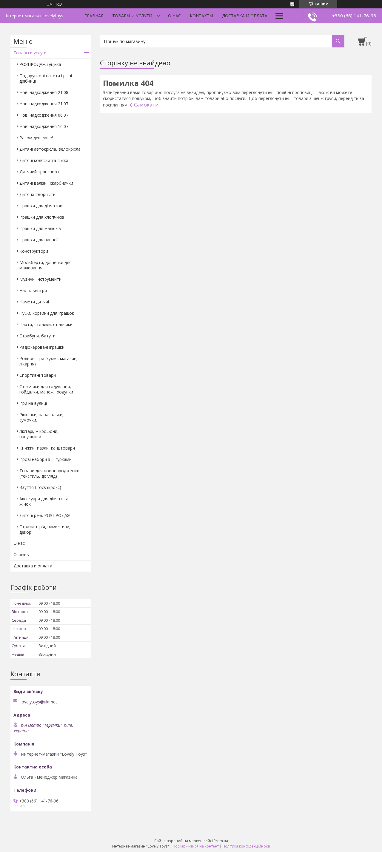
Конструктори (33, 251)
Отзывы (21, 554)
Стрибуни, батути (37, 336)
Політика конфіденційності (246, 846)
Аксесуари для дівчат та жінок (43, 501)
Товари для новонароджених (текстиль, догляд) (49, 473)
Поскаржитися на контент (196, 846)
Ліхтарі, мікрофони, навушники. (38, 433)
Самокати (146, 104)
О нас (174, 15)
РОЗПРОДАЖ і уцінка (40, 64)
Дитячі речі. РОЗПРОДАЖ (44, 515)
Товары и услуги (132, 15)
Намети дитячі (34, 302)
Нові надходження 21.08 (43, 92)
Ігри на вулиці (33, 403)
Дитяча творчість (37, 194)
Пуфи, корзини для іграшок (46, 313)
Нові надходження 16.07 (43, 126)
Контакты (201, 15)
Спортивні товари (37, 375)
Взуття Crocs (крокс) (40, 487)
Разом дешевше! (36, 138)
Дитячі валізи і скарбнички (46, 183)
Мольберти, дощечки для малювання (45, 265)
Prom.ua (221, 840)
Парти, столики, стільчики (46, 324)
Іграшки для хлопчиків (41, 217)
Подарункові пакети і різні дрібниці (45, 78)
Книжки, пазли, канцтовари (47, 448)
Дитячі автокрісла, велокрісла (50, 149)
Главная (93, 15)
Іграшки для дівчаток (40, 206)
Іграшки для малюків (40, 228)
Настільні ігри (33, 290)
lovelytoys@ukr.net (39, 702)
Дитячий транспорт (39, 172)
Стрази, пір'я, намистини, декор (44, 529)
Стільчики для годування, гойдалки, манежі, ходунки (46, 389)
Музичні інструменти (40, 279)
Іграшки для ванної (38, 240)
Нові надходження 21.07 (43, 103)
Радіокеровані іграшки (41, 347)
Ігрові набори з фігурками (45, 459)
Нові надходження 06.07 (43, 115)
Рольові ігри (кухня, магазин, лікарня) (48, 361)
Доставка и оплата (244, 15)
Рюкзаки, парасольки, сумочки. (41, 417)
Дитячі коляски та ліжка (43, 160)
